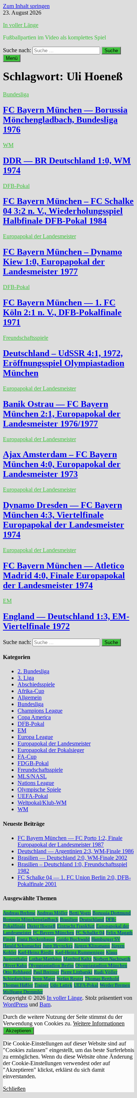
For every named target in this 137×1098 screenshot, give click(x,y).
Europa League (35, 737)
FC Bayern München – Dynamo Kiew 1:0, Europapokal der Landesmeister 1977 (62, 261)
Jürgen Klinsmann (92, 945)
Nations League (36, 783)
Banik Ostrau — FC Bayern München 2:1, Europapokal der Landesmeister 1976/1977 (62, 413)
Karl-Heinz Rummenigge (79, 952)
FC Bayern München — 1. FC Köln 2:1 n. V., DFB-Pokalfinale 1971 (62, 312)
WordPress (15, 1004)
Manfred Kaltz (77, 959)
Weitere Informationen (99, 1023)
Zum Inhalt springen (26, 6)
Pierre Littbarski (76, 972)
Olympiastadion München (101, 965)
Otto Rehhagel (17, 972)
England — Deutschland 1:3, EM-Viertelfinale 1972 (66, 621)
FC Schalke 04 (90, 932)
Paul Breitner (46, 972)
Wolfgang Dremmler (23, 991)
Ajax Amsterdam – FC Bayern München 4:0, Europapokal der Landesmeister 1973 (62, 464)
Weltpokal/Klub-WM (42, 803)
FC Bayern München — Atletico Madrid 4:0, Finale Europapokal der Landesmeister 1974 (64, 575)
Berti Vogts (80, 913)
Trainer (41, 985)
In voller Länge (20, 25)
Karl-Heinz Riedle (36, 952)
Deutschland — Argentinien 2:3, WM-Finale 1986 (76, 851)
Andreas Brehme (19, 913)
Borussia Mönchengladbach (30, 919)
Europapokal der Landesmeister (39, 236)
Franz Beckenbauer (36, 939)
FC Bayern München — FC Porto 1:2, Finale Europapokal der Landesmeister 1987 (70, 841)
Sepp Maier (44, 978)
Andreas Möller (52, 913)
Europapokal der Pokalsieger (51, 750)
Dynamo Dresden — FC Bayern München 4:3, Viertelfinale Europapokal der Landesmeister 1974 (63, 519)
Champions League (40, 711)
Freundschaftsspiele (25, 338)
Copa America (34, 717)
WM (8, 145)
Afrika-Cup (31, 691)
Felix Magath (119, 932)
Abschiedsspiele (36, 684)
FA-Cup (27, 757)
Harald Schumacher (22, 945)
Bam (44, 1004)
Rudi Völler (105, 972)
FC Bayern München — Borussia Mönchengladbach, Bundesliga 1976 (65, 119)
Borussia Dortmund (111, 913)
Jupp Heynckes (58, 945)
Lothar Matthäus (45, 959)
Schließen (14, 1089)
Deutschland (91, 919)
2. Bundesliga (33, 671)
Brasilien (69, 919)
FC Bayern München (53, 932)
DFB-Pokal (16, 186)
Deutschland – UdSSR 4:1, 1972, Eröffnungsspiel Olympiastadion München (63, 363)
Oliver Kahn (15, 965)
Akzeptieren (18, 1030)
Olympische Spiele (39, 789)
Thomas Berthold (102, 978)
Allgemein (30, 697)
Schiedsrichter (17, 978)
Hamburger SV (105, 939)
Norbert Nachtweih (111, 959)
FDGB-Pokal (33, 763)
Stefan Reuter (70, 978)
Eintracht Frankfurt (76, 926)
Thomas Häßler (18, 985)
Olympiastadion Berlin (51, 965)
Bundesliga (16, 94)
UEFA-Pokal (33, 796)
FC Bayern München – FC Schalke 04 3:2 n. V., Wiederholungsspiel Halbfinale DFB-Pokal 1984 (68, 211)
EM (7, 601)
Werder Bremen (115, 985)
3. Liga (26, 678)
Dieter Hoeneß (41, 926)
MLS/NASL (32, 776)
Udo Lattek (61, 985)
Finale (9, 939)
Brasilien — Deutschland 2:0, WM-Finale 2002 (72, 858)
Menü (12, 58)
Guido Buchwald (73, 939)
